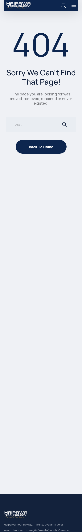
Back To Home (41, 147)
